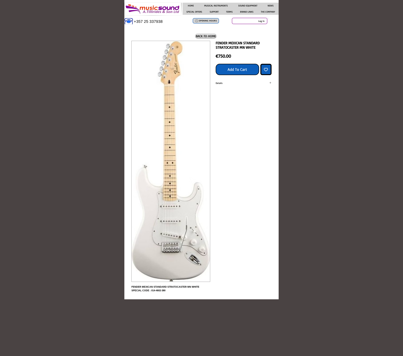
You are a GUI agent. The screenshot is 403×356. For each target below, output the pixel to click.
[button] (216, 6)
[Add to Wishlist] (266, 69)
